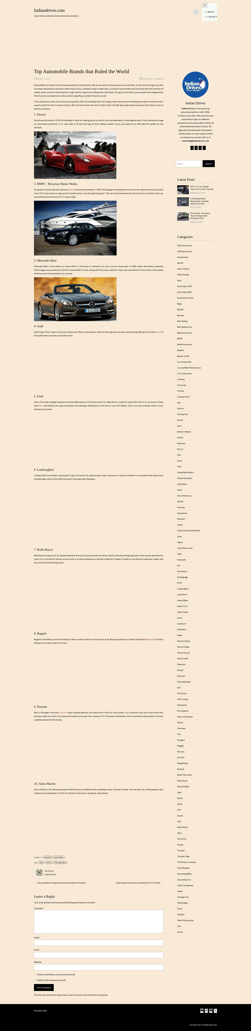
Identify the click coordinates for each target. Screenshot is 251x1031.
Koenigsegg (182, 577)
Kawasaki (181, 559)
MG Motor (182, 693)
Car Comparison (184, 373)
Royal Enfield (183, 786)
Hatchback (182, 484)
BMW (72, 189)
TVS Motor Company (186, 862)
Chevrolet (181, 385)
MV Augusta (183, 710)
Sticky (179, 804)
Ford (41, 405)
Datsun (180, 408)
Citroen (180, 391)
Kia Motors (182, 571)
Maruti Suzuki (183, 652)
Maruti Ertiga (183, 647)
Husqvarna (182, 513)
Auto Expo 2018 (184, 286)
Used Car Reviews (185, 885)
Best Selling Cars (184, 327)
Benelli (180, 309)
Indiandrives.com (49, 10)
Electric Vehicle (184, 431)
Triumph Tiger (183, 856)
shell (179, 792)
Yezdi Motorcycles (185, 920)
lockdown (181, 623)
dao (179, 402)
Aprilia (180, 263)
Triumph (181, 850)
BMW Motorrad (184, 344)
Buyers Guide (183, 356)
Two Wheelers (183, 868)
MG (179, 687)
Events (180, 437)
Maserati (181, 664)
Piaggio (180, 745)
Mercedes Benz (60, 862)
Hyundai (181, 519)
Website (38, 962)
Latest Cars (182, 606)
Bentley (180, 315)
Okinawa (181, 728)
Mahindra (181, 629)
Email (37, 949)
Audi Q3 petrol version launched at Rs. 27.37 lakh (138, 882)
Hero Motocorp (184, 495)
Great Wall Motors (185, 472)
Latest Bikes (182, 600)
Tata (179, 821)
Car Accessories (184, 362)
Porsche (180, 751)
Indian (180, 524)
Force (179, 460)
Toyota (180, 844)
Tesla (179, 833)
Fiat (179, 455)
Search (209, 163)
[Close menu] (204, 5)
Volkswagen (182, 902)
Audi (159, 332)
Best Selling (182, 321)
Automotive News (185, 298)
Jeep (179, 553)
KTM (179, 583)
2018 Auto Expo (184, 251)
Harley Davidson (184, 478)
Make (179, 635)
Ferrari (48, 862)
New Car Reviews (185, 716)
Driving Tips (182, 414)
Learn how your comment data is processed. (88, 995)
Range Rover (183, 763)
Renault (180, 769)
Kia (178, 565)
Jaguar (180, 542)
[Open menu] (196, 12)
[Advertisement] (125, 44)
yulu (179, 926)
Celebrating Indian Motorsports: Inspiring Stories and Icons (199, 201)
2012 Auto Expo (184, 245)
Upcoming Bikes (184, 873)
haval (179, 489)
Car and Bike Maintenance (189, 367)
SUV (179, 809)
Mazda (180, 670)
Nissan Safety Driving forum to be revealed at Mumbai (61, 882)
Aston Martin (183, 268)
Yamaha (180, 914)
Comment (39, 908)
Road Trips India (184, 774)
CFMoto (181, 379)
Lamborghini (183, 588)
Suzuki (180, 815)
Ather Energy (183, 274)
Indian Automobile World (188, 530)
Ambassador (183, 257)
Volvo (179, 908)
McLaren (181, 676)
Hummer (181, 507)
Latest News (59, 857)
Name (37, 937)
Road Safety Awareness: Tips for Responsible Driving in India (200, 215)
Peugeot (181, 740)
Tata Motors (182, 827)
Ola (178, 734)
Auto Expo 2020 (184, 292)
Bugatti (150, 639)
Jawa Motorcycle (184, 548)
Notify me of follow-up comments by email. (56, 974)
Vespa (180, 891)
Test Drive (181, 838)
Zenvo (180, 932)
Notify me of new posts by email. (51, 980)
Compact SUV (183, 396)
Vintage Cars (183, 897)
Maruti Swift (182, 658)
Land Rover (182, 594)
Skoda (180, 798)
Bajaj (179, 303)
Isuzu (179, 536)
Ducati (180, 420)
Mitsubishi (182, 705)
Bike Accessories (184, 332)
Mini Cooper (183, 699)
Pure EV (180, 757)
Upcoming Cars (184, 879)
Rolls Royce (182, 780)
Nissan (180, 722)
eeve (179, 425)
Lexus (179, 617)
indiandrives (50, 874)
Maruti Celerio (183, 641)
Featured (47, 857)
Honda (180, 501)
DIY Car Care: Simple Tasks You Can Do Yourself (201, 187)
